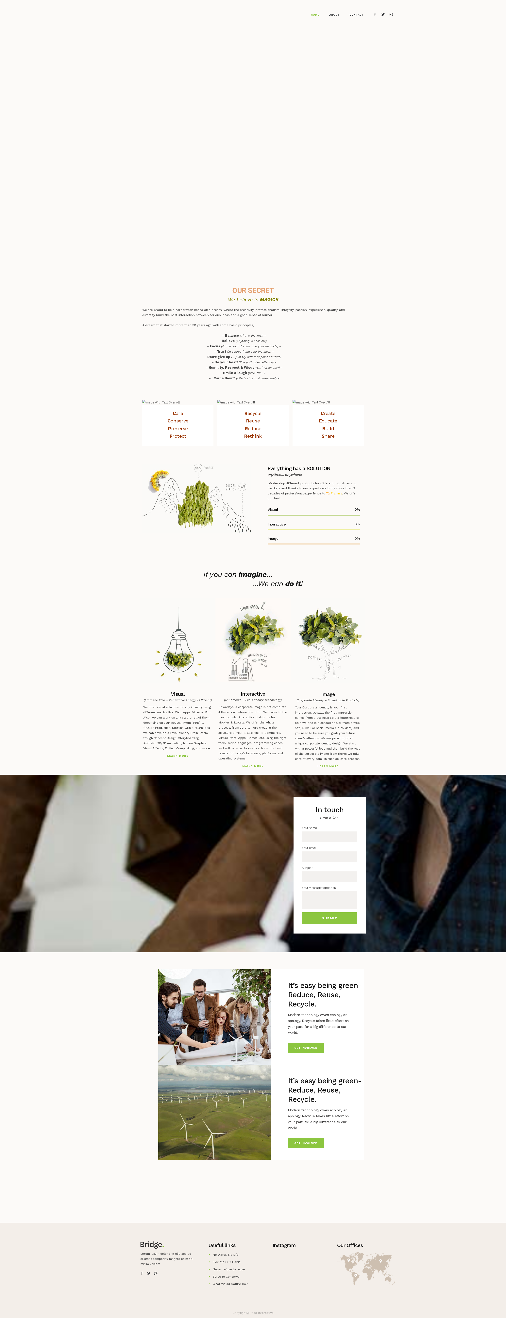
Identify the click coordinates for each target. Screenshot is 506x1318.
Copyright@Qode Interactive (253, 1313)
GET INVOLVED (305, 1047)
